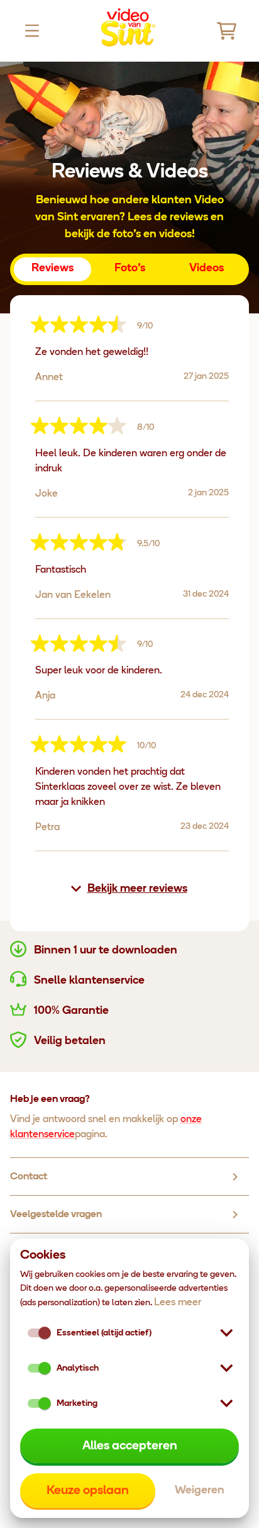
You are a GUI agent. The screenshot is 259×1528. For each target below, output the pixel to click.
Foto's (129, 268)
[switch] (44, 1368)
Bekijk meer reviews (137, 889)
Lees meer (177, 1303)
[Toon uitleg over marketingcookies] (226, 1403)
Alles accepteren (129, 1446)
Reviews (52, 268)
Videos (206, 268)
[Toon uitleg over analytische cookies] (226, 1368)
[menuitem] (129, 1177)
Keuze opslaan (88, 1491)
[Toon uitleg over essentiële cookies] (226, 1332)
